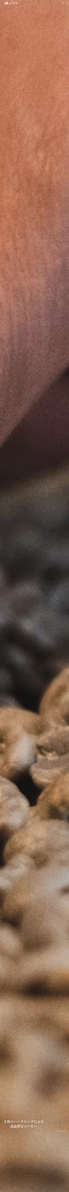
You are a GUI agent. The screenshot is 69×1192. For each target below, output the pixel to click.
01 (57, 1131)
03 (64, 1131)
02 (61, 1131)
